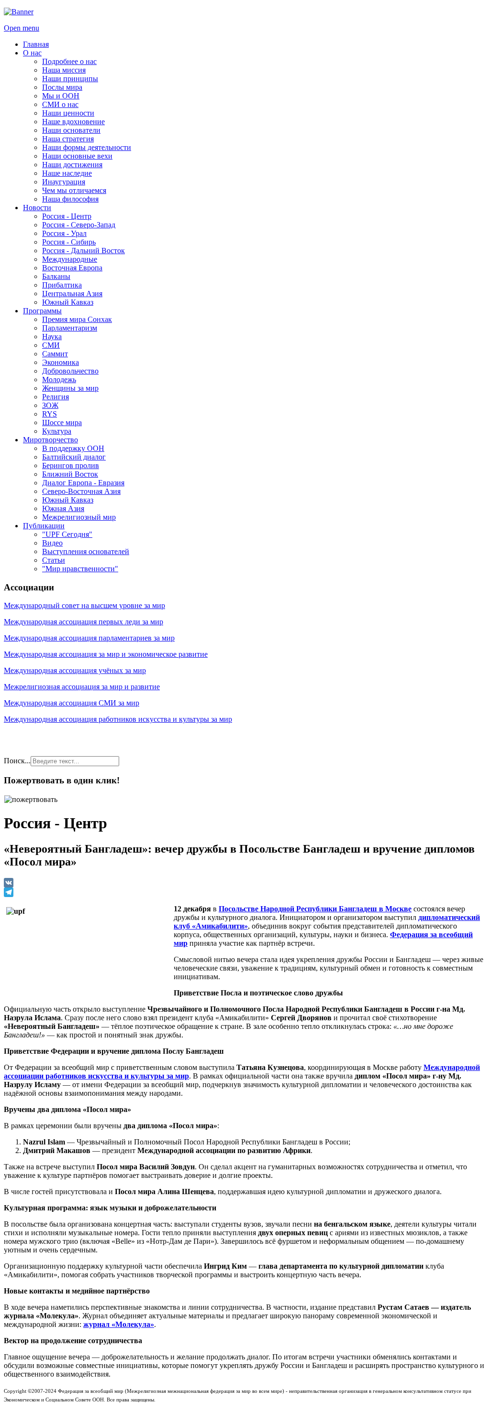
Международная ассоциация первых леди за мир (83, 622)
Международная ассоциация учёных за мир (75, 670)
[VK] (245, 882)
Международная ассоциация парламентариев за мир (89, 638)
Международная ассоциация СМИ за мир (71, 703)
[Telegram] (245, 892)
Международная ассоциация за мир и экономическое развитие (106, 654)
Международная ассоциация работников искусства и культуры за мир (118, 719)
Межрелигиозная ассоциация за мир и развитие (82, 687)
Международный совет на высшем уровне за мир (84, 605)
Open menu (21, 28)
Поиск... (17, 761)
